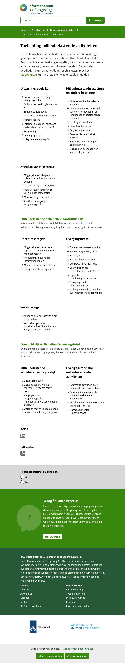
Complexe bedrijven (80, 126)
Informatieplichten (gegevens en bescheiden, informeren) (40, 125)
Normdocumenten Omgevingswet (80, 411)
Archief (24, 602)
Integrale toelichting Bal (37, 139)
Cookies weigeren (77, 656)
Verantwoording (75, 589)
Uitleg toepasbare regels (37, 269)
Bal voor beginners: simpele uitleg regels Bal (39, 99)
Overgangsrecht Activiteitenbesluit (79, 284)
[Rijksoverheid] (40, 627)
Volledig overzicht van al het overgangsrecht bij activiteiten (86, 291)
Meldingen (75, 255)
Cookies (70, 602)
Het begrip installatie (81, 122)
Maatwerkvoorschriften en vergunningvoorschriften (38, 191)
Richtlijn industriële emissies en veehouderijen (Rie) (87, 404)
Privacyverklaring (75, 597)
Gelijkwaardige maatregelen (39, 185)
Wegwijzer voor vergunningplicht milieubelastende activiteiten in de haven (41, 400)
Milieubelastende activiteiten (39, 265)
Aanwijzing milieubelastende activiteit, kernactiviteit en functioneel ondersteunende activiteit (85, 113)
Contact (24, 597)
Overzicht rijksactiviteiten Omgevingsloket (50, 344)
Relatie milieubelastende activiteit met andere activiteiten (83, 395)
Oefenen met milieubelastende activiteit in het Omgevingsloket (41, 410)
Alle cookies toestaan (50, 656)
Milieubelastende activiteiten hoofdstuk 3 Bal (52, 219)
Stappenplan (28, 74)
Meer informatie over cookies (77, 648)
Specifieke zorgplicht (35, 111)
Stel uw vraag (52, 536)
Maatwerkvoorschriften (82, 259)
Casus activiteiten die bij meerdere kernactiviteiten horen (38, 388)
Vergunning (30, 131)
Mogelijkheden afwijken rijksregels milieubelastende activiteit (39, 178)
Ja (26, 476)
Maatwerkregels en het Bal (38, 197)
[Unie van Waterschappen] (85, 627)
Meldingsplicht (32, 119)
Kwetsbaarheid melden (78, 606)
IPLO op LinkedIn (31, 606)
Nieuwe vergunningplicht (83, 251)
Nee (27, 482)
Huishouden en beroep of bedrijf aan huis (83, 143)
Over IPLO (40, 580)
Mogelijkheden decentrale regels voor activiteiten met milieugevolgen (39, 250)
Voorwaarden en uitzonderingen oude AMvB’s (85, 269)
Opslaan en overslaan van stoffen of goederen (84, 150)
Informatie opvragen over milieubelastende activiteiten (85, 386)
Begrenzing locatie (80, 130)
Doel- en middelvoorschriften (40, 115)
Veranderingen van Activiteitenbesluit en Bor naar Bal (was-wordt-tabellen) (40, 326)
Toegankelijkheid (75, 593)
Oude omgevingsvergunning (85, 247)
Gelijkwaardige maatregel (84, 263)
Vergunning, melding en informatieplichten (37, 259)
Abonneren (26, 593)
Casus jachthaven (33, 380)
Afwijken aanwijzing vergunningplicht (35, 203)
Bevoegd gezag (32, 135)
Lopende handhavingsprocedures (83, 277)
